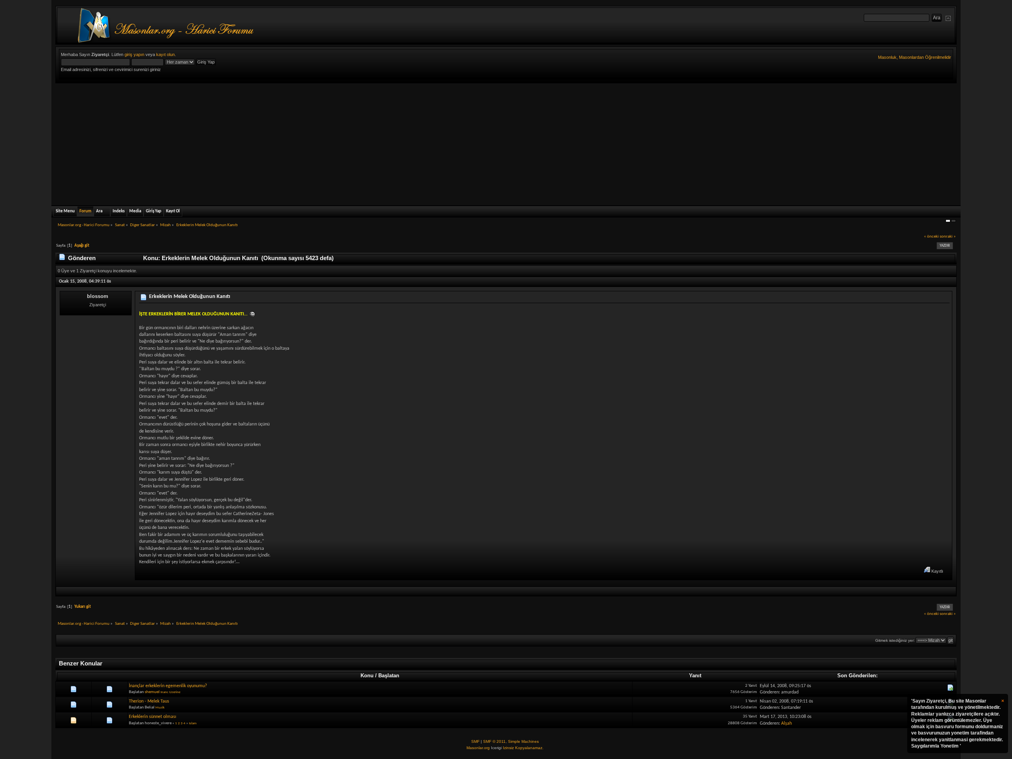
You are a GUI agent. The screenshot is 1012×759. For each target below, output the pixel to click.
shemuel (152, 692)
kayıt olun (165, 54)
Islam (192, 723)
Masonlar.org (478, 748)
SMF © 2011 (494, 741)
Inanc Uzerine (170, 692)
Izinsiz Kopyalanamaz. (523, 748)
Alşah (786, 723)
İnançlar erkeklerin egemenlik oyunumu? (168, 686)
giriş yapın (134, 54)
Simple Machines (523, 741)
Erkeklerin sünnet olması (152, 716)
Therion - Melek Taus (149, 701)
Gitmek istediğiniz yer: (895, 640)
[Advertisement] (506, 142)
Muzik (159, 707)
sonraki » (948, 236)
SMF (475, 741)
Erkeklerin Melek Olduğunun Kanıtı (189, 297)
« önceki (931, 236)
